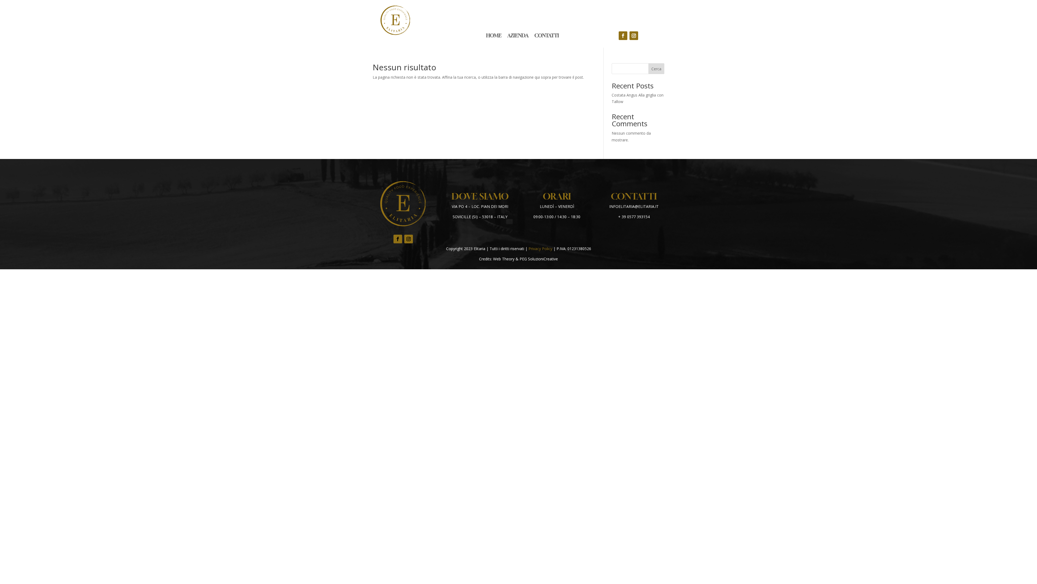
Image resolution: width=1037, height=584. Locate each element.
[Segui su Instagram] (633, 35)
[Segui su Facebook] (623, 35)
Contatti (546, 36)
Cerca (656, 68)
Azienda (517, 36)
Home (493, 36)
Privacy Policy (540, 248)
